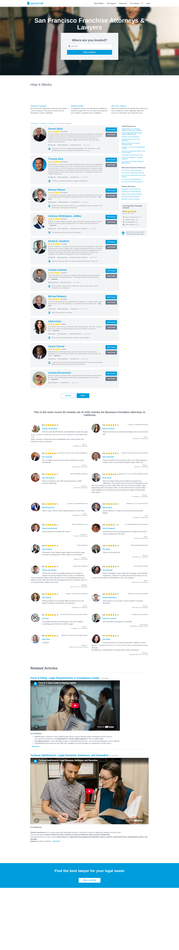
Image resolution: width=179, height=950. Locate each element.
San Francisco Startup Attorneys (131, 179)
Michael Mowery (57, 296)
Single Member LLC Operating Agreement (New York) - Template (132, 129)
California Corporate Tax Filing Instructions (131, 139)
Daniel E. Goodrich (58, 241)
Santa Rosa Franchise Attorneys (131, 191)
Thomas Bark (55, 159)
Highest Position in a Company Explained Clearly (131, 143)
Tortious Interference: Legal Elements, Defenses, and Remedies (69, 755)
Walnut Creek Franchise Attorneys (132, 194)
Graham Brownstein (59, 372)
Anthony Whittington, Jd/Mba (64, 216)
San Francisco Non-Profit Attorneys (132, 182)
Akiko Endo (54, 321)
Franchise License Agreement (130, 137)
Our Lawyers (111, 3)
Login (148, 3)
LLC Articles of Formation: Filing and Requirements (132, 162)
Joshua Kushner (57, 270)
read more (53, 225)
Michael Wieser (56, 189)
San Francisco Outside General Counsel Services (134, 176)
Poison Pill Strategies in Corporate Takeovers (132, 158)
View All (68, 395)
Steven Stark (55, 128)
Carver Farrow (56, 346)
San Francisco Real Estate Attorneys (133, 173)
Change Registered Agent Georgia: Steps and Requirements (132, 133)
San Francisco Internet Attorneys (131, 170)
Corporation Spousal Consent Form (132, 155)
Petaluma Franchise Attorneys (131, 196)
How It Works (99, 3)
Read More (35, 746)
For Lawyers (134, 3)
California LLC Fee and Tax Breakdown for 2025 (133, 147)
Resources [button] (123, 3)
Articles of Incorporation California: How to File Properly (133, 151)
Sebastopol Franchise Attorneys (131, 189)
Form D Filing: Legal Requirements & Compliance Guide (64, 677)
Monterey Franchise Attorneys (131, 199)
